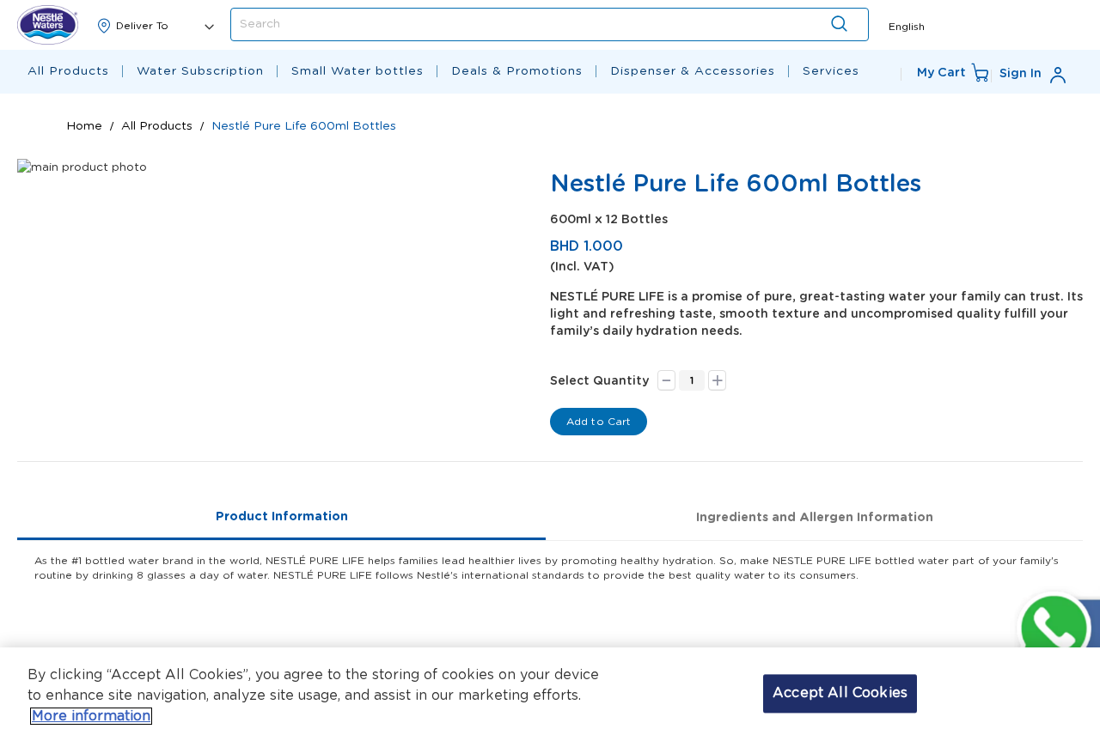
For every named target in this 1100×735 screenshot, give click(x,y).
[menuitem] (68, 72)
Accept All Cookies (840, 693)
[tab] (281, 518)
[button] (907, 24)
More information (91, 716)
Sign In (1020, 74)
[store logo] (47, 24)
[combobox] (549, 24)
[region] (550, 691)
